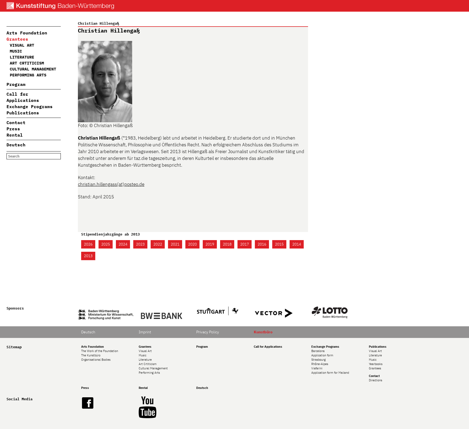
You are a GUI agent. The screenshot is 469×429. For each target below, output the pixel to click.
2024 (123, 244)
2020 (192, 244)
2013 (88, 255)
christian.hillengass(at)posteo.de (111, 184)
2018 (227, 244)
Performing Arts (28, 75)
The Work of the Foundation (99, 351)
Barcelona (318, 351)
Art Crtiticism (27, 63)
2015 (279, 244)
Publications (23, 112)
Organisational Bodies (95, 360)
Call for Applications (268, 347)
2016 (262, 244)
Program (16, 84)
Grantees (17, 39)
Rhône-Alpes (319, 364)
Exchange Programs (30, 106)
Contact (16, 122)
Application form (322, 355)
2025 (105, 244)
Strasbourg (318, 360)
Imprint (145, 332)
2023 (140, 244)
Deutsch (16, 144)
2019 (209, 244)
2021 (175, 244)
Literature (22, 57)
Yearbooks (375, 364)
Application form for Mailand (330, 373)
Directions (375, 380)
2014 (296, 244)
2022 (157, 244)
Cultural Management (33, 69)
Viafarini (316, 368)
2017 (244, 244)
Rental (15, 135)
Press (13, 128)
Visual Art (22, 45)
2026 (88, 244)
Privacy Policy (207, 332)
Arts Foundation (27, 33)
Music (16, 51)
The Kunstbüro (90, 355)
